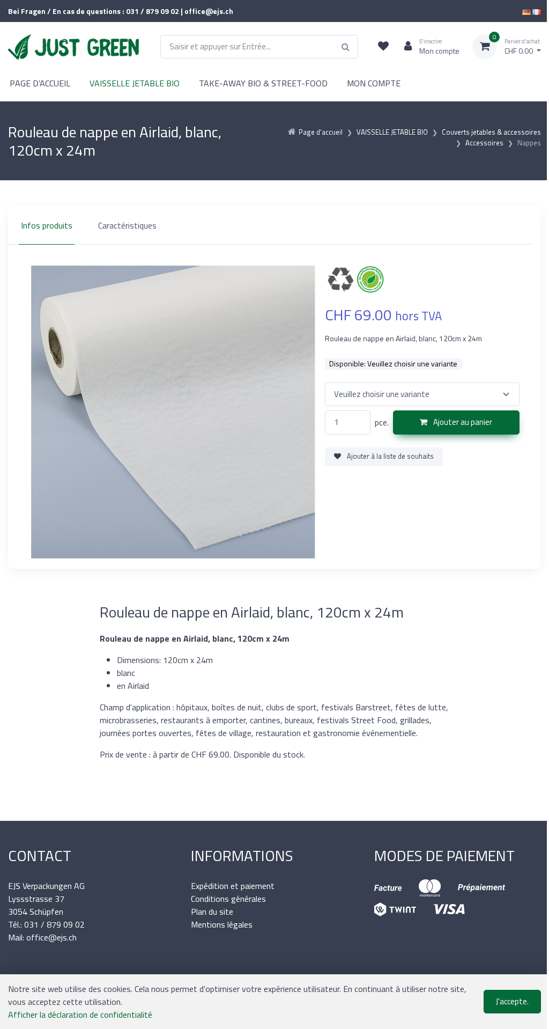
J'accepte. (512, 1001)
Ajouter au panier (462, 422)
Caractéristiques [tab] (127, 225)
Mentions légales (222, 924)
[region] (274, 225)
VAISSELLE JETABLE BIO (135, 83)
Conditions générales (228, 898)
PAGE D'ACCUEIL (40, 83)
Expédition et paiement (232, 885)
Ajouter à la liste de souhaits (389, 456)
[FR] (536, 11)
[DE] (526, 11)
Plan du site (212, 911)
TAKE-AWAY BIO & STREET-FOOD (263, 83)
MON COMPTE (373, 83)
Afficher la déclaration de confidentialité (80, 1014)
